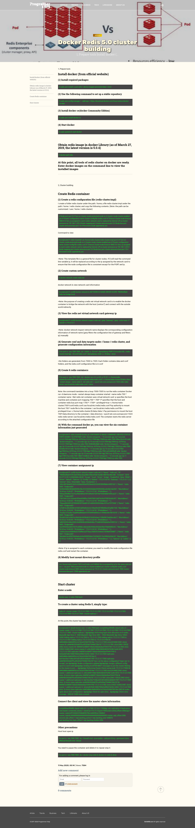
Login (62, 784)
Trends (74, 5)
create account (72, 784)
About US (120, 5)
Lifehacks (107, 5)
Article (63, 5)
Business (86, 5)
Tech (96, 5)
